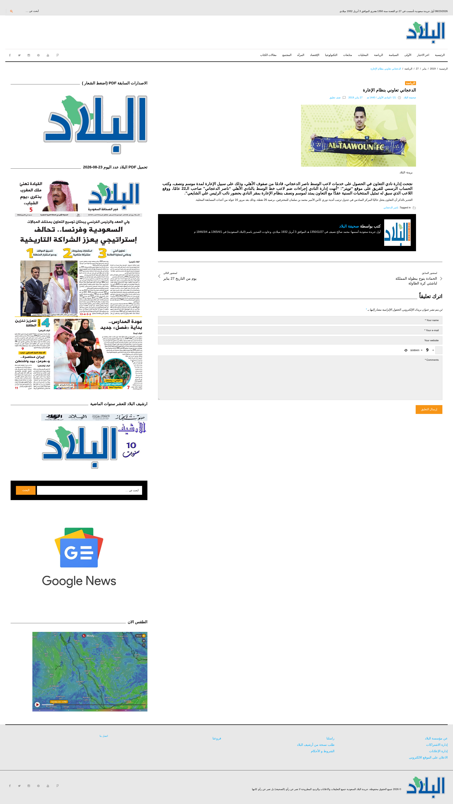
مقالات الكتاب (268, 54)
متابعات (347, 54)
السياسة (393, 54)
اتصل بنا (104, 735)
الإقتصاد (314, 54)
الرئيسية (440, 54)
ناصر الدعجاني (390, 207)
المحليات (363, 54)
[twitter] (19, 55)
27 (417, 68)
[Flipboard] (57, 55)
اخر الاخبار (423, 54)
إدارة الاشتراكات (437, 745)
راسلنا (330, 738)
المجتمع (286, 54)
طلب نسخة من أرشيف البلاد (315, 745)
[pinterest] (38, 55)
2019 (433, 68)
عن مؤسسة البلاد (436, 738)
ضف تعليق (335, 97)
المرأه (300, 54)
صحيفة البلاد (410, 97)
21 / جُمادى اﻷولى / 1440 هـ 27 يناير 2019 (372, 97)
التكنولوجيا (331, 54)
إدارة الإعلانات (438, 751)
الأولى (407, 54)
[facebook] (9, 55)
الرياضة (378, 54)
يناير (424, 68)
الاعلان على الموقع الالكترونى (428, 757)
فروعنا (217, 738)
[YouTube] (48, 55)
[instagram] (28, 55)
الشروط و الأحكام (322, 751)
